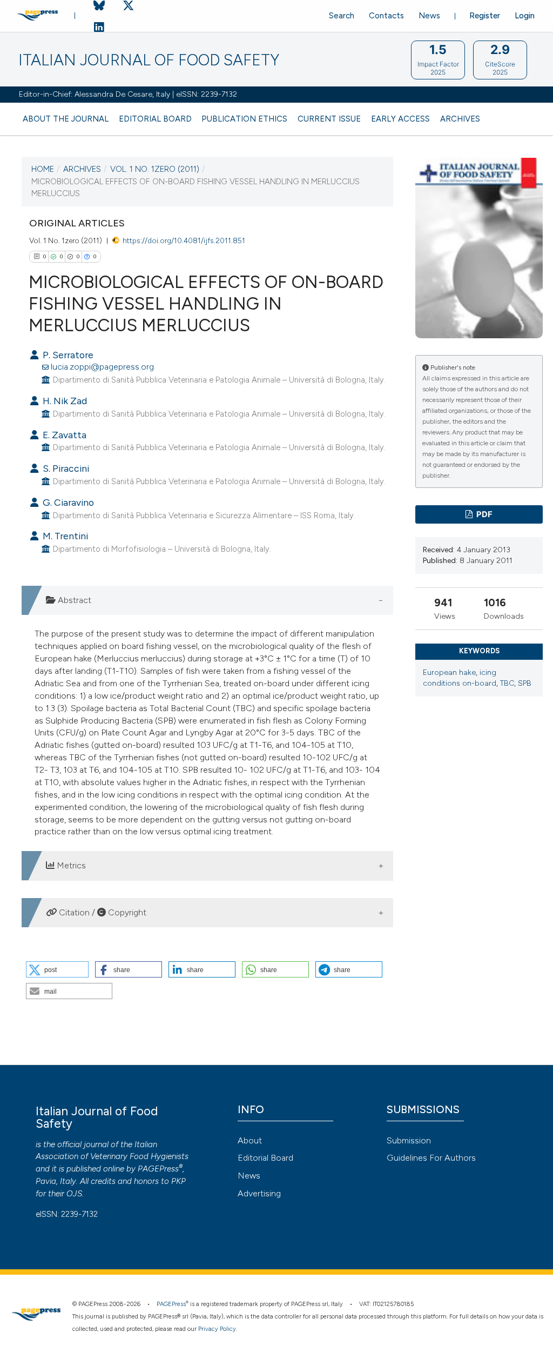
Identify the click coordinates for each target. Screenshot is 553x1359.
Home (42, 169)
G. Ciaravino (67, 502)
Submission (409, 1140)
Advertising (259, 1193)
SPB (524, 683)
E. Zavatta (63, 434)
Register (484, 16)
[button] (57, 969)
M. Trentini (64, 535)
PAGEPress (158, 1169)
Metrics (70, 865)
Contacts (386, 16)
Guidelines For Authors (431, 1158)
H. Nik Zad (64, 400)
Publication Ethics (244, 119)
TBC (507, 683)
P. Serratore (67, 354)
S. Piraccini (65, 468)
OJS (74, 1194)
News (429, 16)
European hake (449, 672)
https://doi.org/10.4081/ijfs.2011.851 (184, 240)
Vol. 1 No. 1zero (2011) (154, 169)
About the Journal (66, 119)
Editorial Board (155, 119)
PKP (178, 1181)
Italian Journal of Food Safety (148, 60)
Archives (460, 119)
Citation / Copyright (101, 912)
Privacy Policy (217, 1329)
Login (525, 16)
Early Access (400, 119)
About (250, 1140)
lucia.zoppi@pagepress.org (102, 366)
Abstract (73, 600)
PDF (484, 514)
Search (341, 16)
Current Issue (329, 119)
